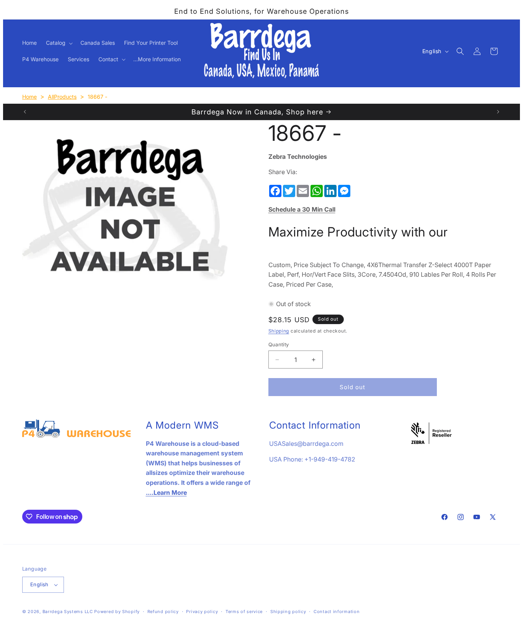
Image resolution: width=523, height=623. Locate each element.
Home (29, 96)
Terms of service (244, 611)
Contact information (337, 611)
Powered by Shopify (117, 611)
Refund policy (163, 611)
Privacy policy (202, 611)
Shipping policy (288, 611)
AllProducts (62, 96)
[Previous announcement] (24, 111)
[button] (58, 43)
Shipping (278, 331)
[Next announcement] (498, 111)
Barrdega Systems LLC (67, 611)
